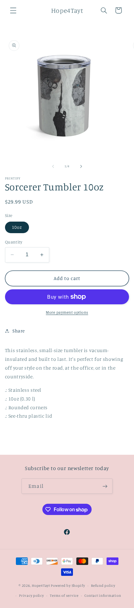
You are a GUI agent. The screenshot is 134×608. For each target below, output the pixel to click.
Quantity (13, 241)
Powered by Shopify (68, 585)
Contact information (102, 595)
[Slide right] (81, 166)
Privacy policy (31, 595)
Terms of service (64, 595)
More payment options (67, 312)
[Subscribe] (105, 486)
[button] (13, 10)
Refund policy (103, 585)
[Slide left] (53, 166)
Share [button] (18, 330)
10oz (17, 227)
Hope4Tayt (41, 585)
